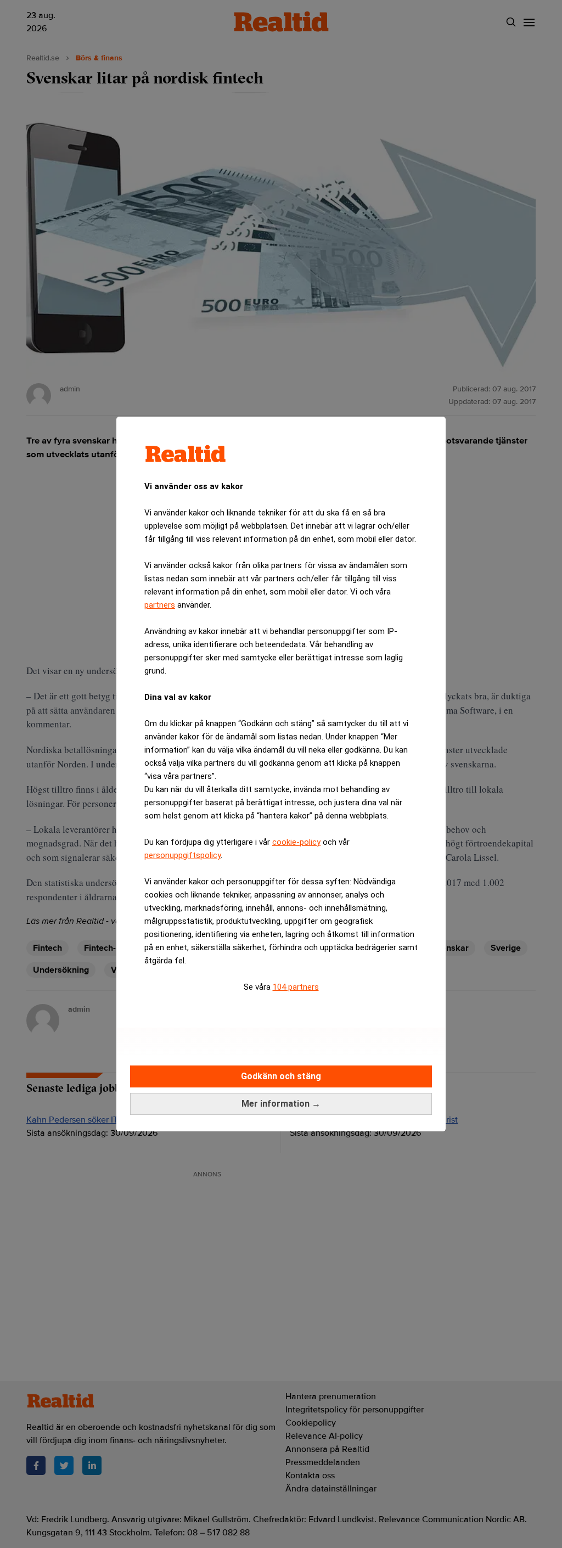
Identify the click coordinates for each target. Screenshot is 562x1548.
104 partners (296, 987)
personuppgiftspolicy (182, 855)
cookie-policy (296, 842)
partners (159, 605)
